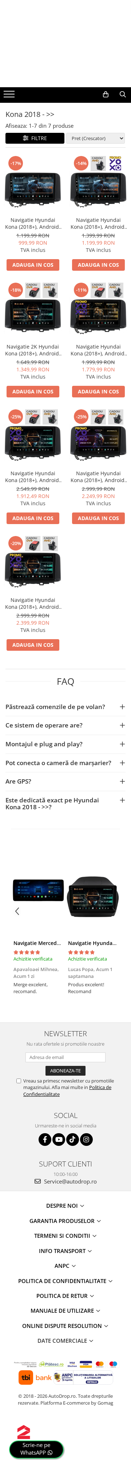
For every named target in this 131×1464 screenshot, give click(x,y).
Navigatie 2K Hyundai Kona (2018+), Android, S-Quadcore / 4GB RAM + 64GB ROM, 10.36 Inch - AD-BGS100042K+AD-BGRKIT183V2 (33, 350)
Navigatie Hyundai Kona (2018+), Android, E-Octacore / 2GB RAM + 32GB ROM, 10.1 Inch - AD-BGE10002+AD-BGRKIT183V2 (98, 223)
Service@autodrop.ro (70, 1181)
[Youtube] (58, 1139)
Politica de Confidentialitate (63, 1280)
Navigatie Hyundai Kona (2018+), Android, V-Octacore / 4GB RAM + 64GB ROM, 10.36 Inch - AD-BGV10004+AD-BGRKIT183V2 (33, 477)
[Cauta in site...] (123, 94)
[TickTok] (72, 1139)
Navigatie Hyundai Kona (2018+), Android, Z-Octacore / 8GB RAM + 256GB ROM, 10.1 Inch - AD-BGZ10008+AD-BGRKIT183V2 (98, 477)
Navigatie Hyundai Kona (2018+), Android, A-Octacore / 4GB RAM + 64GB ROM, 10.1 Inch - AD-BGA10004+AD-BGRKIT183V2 (98, 350)
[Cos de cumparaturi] (106, 94)
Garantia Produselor (62, 1220)
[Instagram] (86, 1139)
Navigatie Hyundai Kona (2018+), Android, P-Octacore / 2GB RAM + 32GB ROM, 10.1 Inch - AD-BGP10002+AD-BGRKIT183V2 (33, 223)
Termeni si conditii (63, 1235)
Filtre (37, 138)
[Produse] (10, 96)
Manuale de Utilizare (63, 1310)
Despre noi (62, 1205)
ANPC (63, 1265)
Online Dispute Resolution (62, 1325)
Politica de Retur (62, 1295)
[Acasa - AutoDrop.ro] (65, 73)
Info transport (63, 1250)
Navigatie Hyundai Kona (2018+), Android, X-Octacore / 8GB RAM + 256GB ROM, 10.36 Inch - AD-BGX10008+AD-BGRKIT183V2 (33, 603)
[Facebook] (45, 1139)
